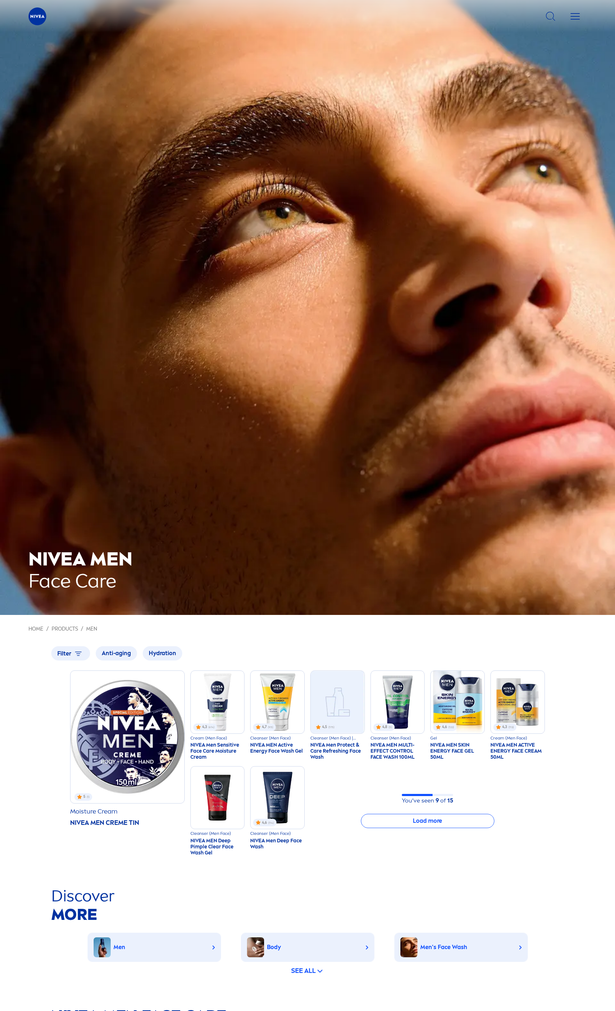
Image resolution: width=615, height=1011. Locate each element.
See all (303, 971)
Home (35, 629)
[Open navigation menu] (575, 16)
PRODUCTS (65, 629)
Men (91, 629)
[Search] (550, 16)
